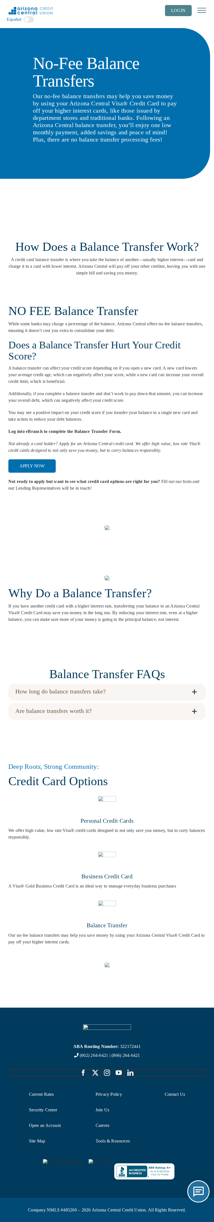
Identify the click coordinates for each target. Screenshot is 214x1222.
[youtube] (119, 1073)
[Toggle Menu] (201, 10)
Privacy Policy (109, 1094)
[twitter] (95, 1073)
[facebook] (83, 1073)
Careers (103, 1125)
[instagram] (107, 1073)
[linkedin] (130, 1073)
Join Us (103, 1109)
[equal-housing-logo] (62, 1161)
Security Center (43, 1109)
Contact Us (175, 1094)
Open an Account (45, 1125)
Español (14, 19)
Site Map (37, 1141)
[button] (107, 692)
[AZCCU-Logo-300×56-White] (107, 1026)
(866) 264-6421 (125, 1055)
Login (178, 10)
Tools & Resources (113, 1141)
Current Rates (41, 1094)
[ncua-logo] (100, 1161)
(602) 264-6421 (94, 1055)
